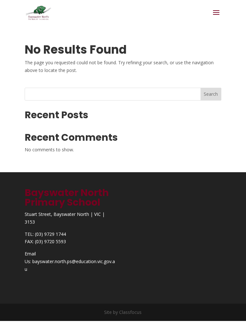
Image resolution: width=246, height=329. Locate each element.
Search (211, 94)
